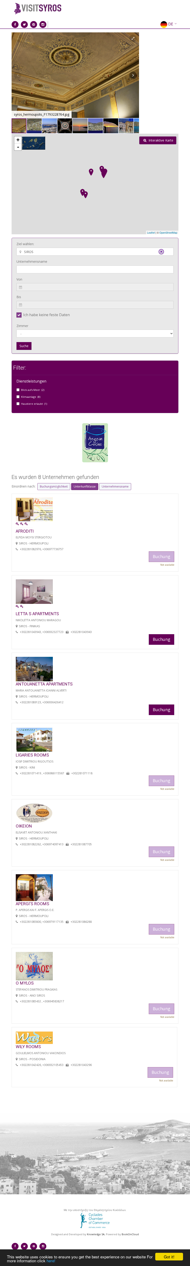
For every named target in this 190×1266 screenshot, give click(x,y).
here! (51, 1260)
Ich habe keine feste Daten (46, 314)
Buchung (161, 639)
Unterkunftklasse (85, 486)
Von (19, 279)
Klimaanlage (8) (30, 396)
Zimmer (22, 326)
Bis (18, 297)
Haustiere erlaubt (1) (34, 403)
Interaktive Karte (160, 140)
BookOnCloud (130, 1234)
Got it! (169, 1257)
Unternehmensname (31, 261)
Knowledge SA (95, 1234)
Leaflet (151, 232)
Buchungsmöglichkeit (54, 486)
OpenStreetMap (168, 232)
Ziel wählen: (25, 244)
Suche (23, 346)
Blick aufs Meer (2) (32, 390)
